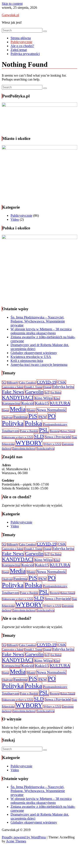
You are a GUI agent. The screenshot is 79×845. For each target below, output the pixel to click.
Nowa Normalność (51, 410)
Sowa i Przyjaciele (58, 437)
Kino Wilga (43, 398)
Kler (57, 398)
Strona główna (21, 38)
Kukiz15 (42, 403)
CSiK (62, 382)
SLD (39, 436)
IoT (47, 392)
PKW (43, 417)
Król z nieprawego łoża (27, 361)
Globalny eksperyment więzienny (34, 353)
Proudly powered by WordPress (24, 837)
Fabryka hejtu (63, 387)
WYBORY (29, 442)
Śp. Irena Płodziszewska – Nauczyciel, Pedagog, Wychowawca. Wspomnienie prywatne (38, 321)
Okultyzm (7, 417)
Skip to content (12, 3)
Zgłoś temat (19, 50)
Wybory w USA (52, 443)
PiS (33, 416)
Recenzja (54, 431)
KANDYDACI (17, 397)
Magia (5, 410)
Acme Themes (16, 841)
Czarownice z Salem (12, 387)
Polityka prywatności (25, 54)
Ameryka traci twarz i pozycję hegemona (39, 364)
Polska (33, 423)
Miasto (31, 410)
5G (4, 382)
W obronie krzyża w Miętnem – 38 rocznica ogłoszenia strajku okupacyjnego (41, 331)
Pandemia (20, 417)
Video (15, 219)
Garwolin (34, 391)
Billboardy (12, 382)
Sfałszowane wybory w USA (17, 437)
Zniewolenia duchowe (24, 448)
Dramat (47, 387)
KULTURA (60, 403)
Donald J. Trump (33, 387)
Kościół (28, 403)
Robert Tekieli (68, 431)
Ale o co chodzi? (22, 46)
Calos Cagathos (27, 382)
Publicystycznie (21, 42)
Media (17, 409)
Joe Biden (56, 392)
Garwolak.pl (10, 15)
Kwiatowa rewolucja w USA (31, 357)
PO (52, 416)
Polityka (12, 423)
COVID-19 (46, 382)
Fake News (13, 391)
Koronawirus (11, 403)
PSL (44, 430)
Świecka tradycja (45, 448)
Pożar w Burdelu (29, 431)
